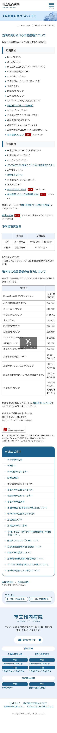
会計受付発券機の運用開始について (24, 547)
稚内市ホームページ (42, 403)
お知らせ (11, 466)
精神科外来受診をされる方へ (21, 514)
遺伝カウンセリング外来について (23, 541)
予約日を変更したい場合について (23, 571)
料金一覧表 (7, 215)
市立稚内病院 (7, 582)
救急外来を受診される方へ (20, 490)
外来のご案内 (23, 582)
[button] (51, 5)
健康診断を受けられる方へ (20, 496)
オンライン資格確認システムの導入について (28, 565)
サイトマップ (15, 703)
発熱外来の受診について (19, 553)
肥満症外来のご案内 (17, 526)
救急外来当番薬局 (16, 502)
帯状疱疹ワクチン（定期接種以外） (23, 194)
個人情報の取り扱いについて (35, 703)
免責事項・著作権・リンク (13, 706)
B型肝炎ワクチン (15, 175)
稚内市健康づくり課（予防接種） (36, 205)
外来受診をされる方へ (18, 472)
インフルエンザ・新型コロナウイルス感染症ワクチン (31, 165)
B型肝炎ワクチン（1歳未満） (20, 106)
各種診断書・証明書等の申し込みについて (27, 508)
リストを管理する (41, 599)
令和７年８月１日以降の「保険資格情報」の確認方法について (29, 533)
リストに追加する (17, 599)
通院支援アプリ (14, 520)
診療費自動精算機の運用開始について (25, 559)
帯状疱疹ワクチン (15, 135)
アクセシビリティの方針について (40, 706)
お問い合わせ (29, 640)
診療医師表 (12, 478)
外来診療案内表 (15, 460)
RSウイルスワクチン (16, 189)
